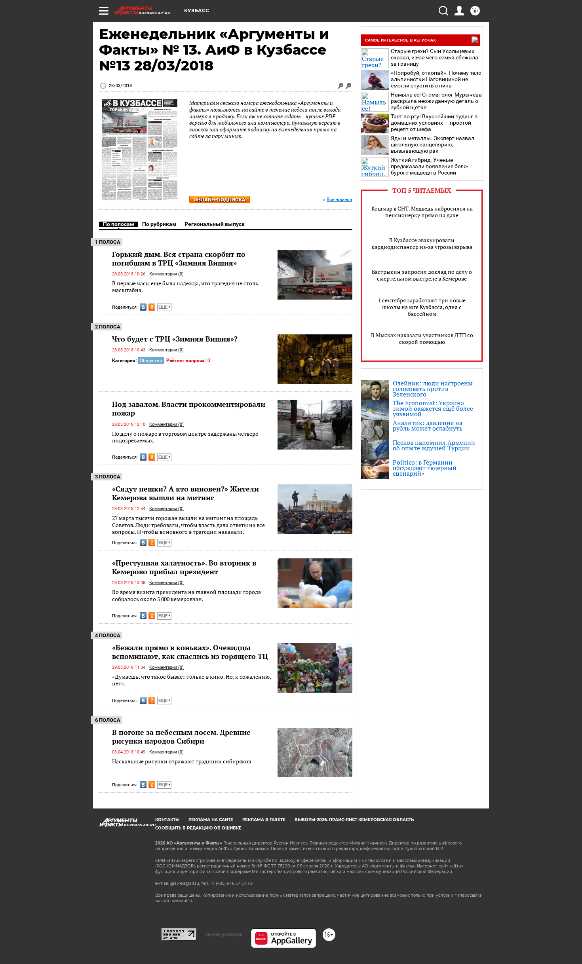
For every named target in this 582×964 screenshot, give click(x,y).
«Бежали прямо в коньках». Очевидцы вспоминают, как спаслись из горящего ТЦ (190, 652)
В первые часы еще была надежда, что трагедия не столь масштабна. (185, 287)
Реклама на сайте (210, 819)
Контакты (167, 819)
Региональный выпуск (214, 224)
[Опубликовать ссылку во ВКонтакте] (143, 307)
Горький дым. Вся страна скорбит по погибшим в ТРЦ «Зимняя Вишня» (178, 258)
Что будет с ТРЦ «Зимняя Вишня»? (175, 338)
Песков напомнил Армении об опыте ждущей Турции (434, 445)
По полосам (118, 224)
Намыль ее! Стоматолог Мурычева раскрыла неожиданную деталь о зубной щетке (436, 100)
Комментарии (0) (166, 274)
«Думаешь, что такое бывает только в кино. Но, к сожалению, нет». (191, 680)
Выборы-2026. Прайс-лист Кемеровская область (354, 819)
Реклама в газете (263, 819)
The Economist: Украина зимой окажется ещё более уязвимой (433, 408)
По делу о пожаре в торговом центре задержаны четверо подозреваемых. (185, 437)
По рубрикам (159, 224)
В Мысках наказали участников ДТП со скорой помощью (422, 338)
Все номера (339, 199)
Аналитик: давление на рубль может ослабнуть (427, 425)
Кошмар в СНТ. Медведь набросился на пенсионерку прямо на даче (422, 211)
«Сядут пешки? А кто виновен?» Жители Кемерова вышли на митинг (185, 493)
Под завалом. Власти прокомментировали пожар (188, 408)
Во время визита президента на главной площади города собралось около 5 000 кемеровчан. (186, 595)
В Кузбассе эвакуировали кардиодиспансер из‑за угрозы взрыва (421, 243)
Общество (151, 360)
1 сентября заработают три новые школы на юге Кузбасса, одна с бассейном (422, 307)
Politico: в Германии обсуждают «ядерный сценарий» (424, 467)
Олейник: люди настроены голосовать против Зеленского (433, 388)
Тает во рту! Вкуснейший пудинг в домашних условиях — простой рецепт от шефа (434, 122)
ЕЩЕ (163, 307)
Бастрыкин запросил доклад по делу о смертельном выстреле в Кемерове (422, 275)
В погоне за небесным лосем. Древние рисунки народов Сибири (181, 736)
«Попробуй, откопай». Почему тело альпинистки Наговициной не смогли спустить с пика (436, 79)
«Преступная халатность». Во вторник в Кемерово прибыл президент (184, 567)
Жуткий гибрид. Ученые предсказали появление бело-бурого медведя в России (429, 166)
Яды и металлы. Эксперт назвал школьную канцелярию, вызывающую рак (432, 144)
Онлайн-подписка (219, 200)
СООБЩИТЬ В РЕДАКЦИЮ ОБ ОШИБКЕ (198, 828)
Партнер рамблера (223, 934)
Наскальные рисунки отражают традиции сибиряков (181, 761)
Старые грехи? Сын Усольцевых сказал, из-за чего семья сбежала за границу (434, 57)
